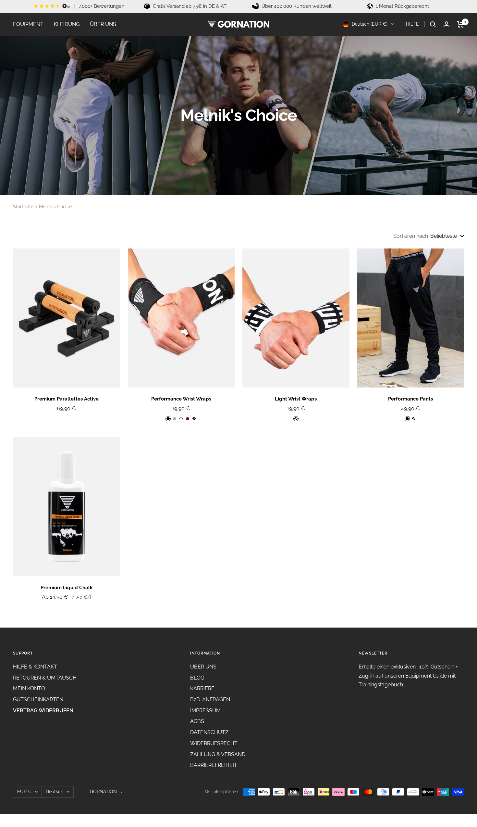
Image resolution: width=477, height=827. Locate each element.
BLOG (197, 678)
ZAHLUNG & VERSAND (217, 754)
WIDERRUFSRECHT (214, 743)
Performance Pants (410, 399)
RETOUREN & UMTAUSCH (45, 678)
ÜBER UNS (103, 24)
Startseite (23, 206)
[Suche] (433, 24)
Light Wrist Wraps (296, 399)
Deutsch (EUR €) (368, 24)
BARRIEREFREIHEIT (213, 765)
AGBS (197, 721)
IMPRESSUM (205, 710)
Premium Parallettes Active (66, 399)
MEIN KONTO (29, 688)
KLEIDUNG (67, 24)
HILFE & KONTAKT (35, 667)
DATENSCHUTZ (209, 732)
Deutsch (54, 791)
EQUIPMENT (28, 24)
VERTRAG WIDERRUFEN (43, 710)
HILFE (413, 24)
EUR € (24, 791)
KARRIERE (202, 688)
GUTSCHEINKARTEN (38, 699)
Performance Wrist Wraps (181, 399)
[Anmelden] (446, 24)
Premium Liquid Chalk (66, 588)
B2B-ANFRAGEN (210, 699)
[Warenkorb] (460, 24)
